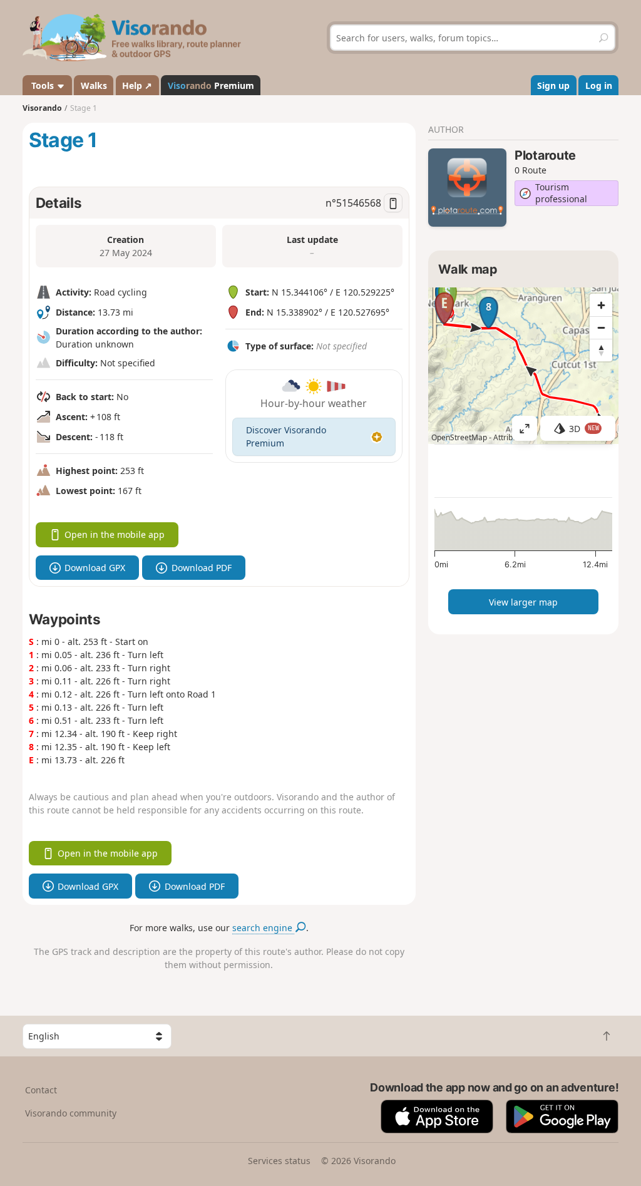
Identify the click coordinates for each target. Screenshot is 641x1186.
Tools (42, 85)
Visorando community (70, 1113)
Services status (279, 1161)
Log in (598, 85)
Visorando (42, 108)
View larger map (523, 602)
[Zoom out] (601, 327)
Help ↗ (137, 85)
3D (584, 429)
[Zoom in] (601, 305)
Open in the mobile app (114, 534)
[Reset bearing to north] (601, 350)
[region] (523, 365)
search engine (263, 928)
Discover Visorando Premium (286, 436)
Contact (41, 1090)
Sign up (553, 85)
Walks (94, 85)
